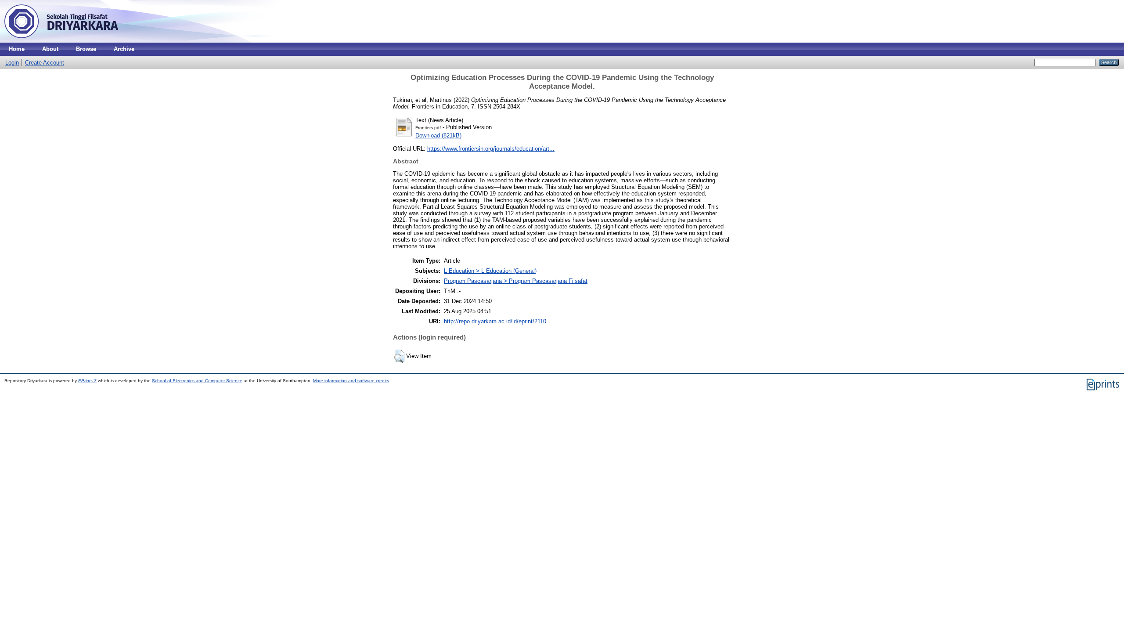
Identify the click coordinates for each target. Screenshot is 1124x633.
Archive (124, 49)
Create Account (44, 62)
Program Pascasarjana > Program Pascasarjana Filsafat (515, 281)
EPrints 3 (87, 380)
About (50, 49)
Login (12, 62)
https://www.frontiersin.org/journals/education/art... (491, 148)
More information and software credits (351, 380)
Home (17, 49)
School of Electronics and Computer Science (197, 380)
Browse (86, 49)
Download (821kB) (438, 135)
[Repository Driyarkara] (61, 40)
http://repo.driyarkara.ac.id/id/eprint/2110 (495, 321)
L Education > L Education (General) (490, 271)
